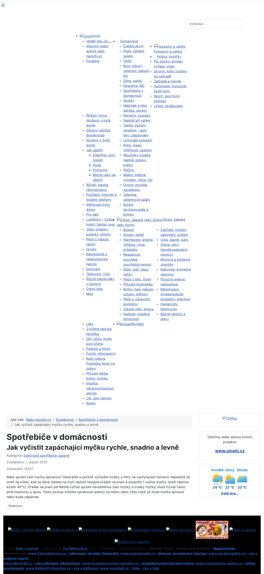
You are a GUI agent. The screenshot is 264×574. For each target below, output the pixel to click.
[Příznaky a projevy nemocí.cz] (212, 529)
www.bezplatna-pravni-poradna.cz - (138, 563)
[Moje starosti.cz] (180, 529)
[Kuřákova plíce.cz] (62, 529)
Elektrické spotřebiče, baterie (47, 455)
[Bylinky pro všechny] (132, 541)
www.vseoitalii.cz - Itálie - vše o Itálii (129, 568)
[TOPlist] (230, 418)
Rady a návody (27, 548)
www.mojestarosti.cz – (163, 553)
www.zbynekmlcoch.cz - (73, 553)
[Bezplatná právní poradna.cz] (103, 529)
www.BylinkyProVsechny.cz (48, 568)
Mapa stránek (224, 548)
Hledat (254, 24)
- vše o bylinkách (85, 568)
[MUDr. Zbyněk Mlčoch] (27, 529)
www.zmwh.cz (230, 450)
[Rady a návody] (243, 529)
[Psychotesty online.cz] (146, 529)
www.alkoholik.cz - (41, 563)
